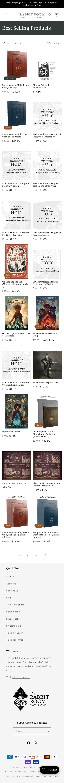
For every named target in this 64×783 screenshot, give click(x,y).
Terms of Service (15, 604)
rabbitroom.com (21, 677)
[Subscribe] (47, 731)
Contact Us (12, 590)
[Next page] (53, 555)
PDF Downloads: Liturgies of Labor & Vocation (16, 184)
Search (10, 576)
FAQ (8, 597)
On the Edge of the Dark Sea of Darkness (16, 334)
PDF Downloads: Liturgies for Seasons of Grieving (45, 184)
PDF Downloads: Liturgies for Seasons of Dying (45, 283)
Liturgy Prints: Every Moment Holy (43, 86)
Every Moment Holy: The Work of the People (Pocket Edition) (46, 534)
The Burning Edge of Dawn (46, 382)
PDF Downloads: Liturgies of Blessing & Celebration (47, 135)
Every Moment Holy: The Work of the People (14, 135)
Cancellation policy (51, 776)
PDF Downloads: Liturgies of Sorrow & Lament (47, 234)
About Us (11, 583)
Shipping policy (14, 626)
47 (44, 555)
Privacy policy (13, 619)
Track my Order (14, 633)
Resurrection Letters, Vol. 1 (15, 483)
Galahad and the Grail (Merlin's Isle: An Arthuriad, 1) (16, 284)
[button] (6, 15)
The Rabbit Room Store (30, 768)
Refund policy (13, 611)
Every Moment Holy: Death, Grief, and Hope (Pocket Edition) (16, 534)
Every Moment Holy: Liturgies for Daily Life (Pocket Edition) (44, 434)
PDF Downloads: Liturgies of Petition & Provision (16, 234)
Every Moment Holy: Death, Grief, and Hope (16, 86)
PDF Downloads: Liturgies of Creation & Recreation (16, 383)
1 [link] (11, 555)
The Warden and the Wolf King (45, 334)
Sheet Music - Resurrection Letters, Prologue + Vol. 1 (46, 484)
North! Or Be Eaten (11, 432)
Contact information (31, 776)
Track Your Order (15, 640)
